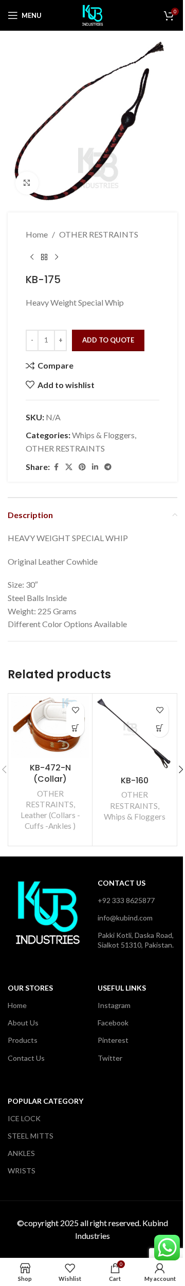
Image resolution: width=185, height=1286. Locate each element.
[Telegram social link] (108, 467)
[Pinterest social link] (82, 467)
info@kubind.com (125, 917)
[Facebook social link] (56, 467)
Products (23, 1040)
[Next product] (56, 257)
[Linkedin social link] (95, 467)
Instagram (114, 1005)
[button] (75, 728)
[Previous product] (32, 257)
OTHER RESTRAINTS (98, 234)
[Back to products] (44, 257)
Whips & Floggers (103, 435)
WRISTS (21, 1170)
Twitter (110, 1058)
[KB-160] (134, 733)
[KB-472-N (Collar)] (50, 727)
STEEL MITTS (30, 1135)
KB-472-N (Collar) (50, 773)
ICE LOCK (24, 1118)
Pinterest (113, 1040)
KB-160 (135, 780)
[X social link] (69, 467)
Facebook (113, 1022)
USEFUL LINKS (122, 987)
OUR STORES (30, 987)
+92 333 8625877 (126, 900)
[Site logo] (93, 14)
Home (37, 234)
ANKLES (21, 1153)
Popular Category (45, 1101)
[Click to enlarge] (27, 183)
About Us (23, 1022)
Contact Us (121, 882)
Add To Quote (108, 340)
